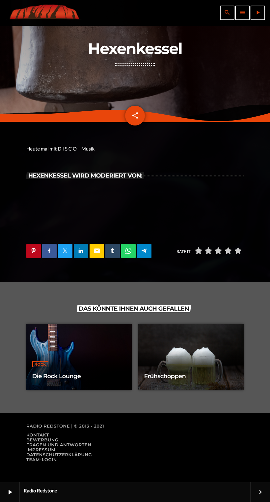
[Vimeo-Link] (44, 12)
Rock (40, 364)
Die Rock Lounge (56, 376)
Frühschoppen (165, 376)
